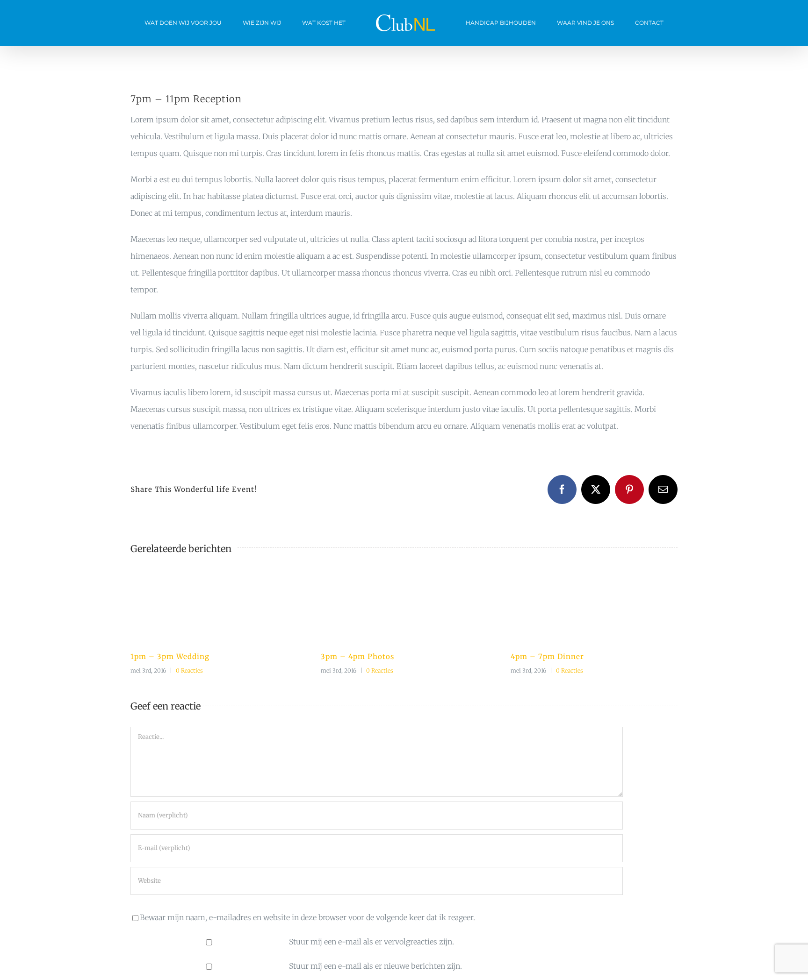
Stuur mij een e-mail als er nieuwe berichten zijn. (375, 966)
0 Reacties (189, 670)
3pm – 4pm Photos (357, 656)
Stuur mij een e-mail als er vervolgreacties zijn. (371, 941)
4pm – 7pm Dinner (547, 656)
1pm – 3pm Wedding (169, 656)
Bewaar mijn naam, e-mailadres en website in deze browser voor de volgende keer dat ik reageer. (307, 917)
